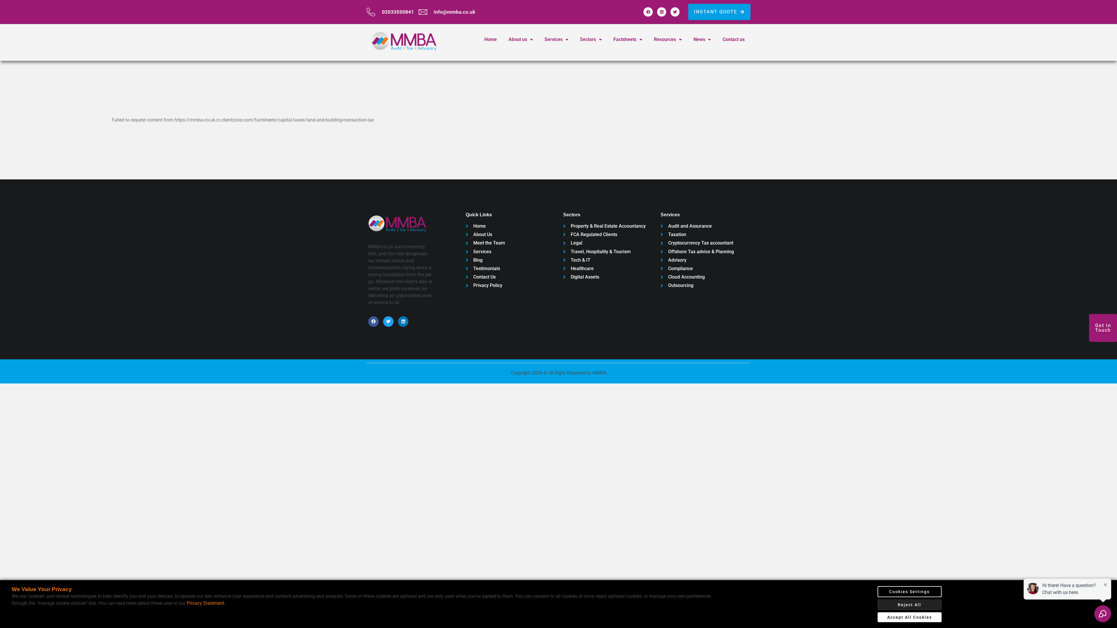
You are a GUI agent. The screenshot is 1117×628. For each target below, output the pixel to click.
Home (490, 39)
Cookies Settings (909, 591)
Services (554, 39)
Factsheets (624, 39)
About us (517, 39)
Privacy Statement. (206, 603)
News (699, 39)
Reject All (909, 604)
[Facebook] (647, 11)
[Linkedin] (661, 11)
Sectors (588, 39)
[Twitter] (675, 11)
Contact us (734, 39)
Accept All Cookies (909, 617)
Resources (665, 39)
